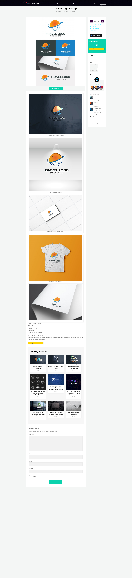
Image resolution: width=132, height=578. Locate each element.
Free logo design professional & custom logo (38, 414)
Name (31, 453)
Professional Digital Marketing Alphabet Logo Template (73, 366)
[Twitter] (93, 123)
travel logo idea (93, 68)
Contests (77, 3)
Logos (91, 58)
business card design (95, 28)
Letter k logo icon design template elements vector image (56, 387)
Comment (32, 434)
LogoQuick (96, 84)
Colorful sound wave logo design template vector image (73, 393)
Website (31, 468)
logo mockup (98, 24)
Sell (96, 3)
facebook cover (93, 30)
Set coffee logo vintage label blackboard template (37, 393)
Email (31, 461)
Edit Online (56, 88)
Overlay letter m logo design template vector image (55, 366)
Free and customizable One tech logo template (38, 366)
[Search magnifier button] (102, 21)
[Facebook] (91, 123)
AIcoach (52, 3)
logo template (93, 26)
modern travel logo (93, 64)
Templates (87, 3)
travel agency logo (93, 66)
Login (103, 3)
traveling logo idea (93, 70)
